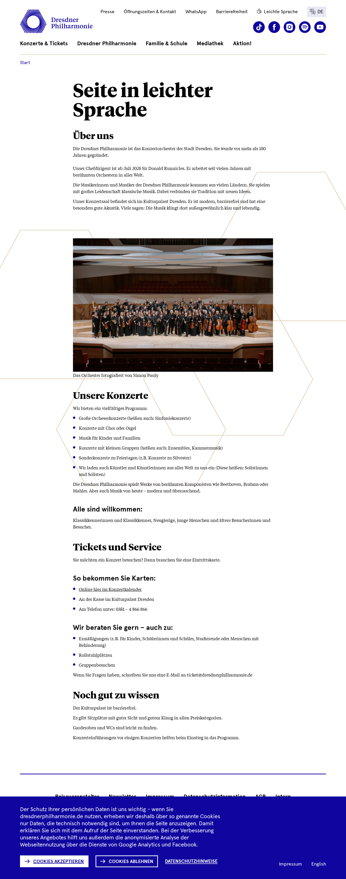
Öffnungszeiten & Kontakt (150, 11)
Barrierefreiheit (232, 11)
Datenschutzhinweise (191, 861)
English (318, 864)
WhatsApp (196, 11)
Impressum (290, 864)
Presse (107, 11)
